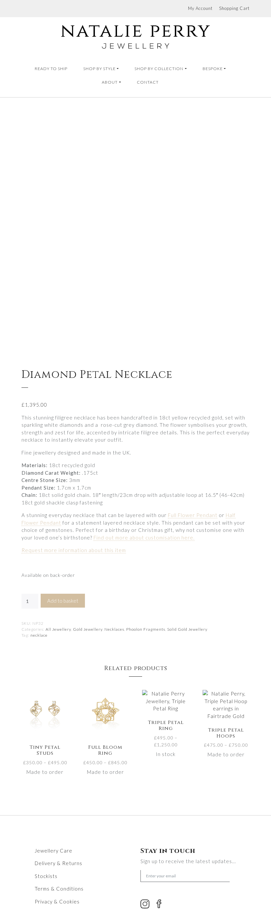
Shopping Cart (234, 8)
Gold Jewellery (87, 629)
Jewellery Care (53, 851)
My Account (200, 8)
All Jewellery (58, 629)
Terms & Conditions (59, 889)
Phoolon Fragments (145, 629)
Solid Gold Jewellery (187, 629)
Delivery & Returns (58, 863)
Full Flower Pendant (192, 515)
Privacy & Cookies (57, 901)
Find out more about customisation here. (144, 537)
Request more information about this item (73, 550)
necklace (39, 635)
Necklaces (114, 629)
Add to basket (62, 601)
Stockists (46, 876)
